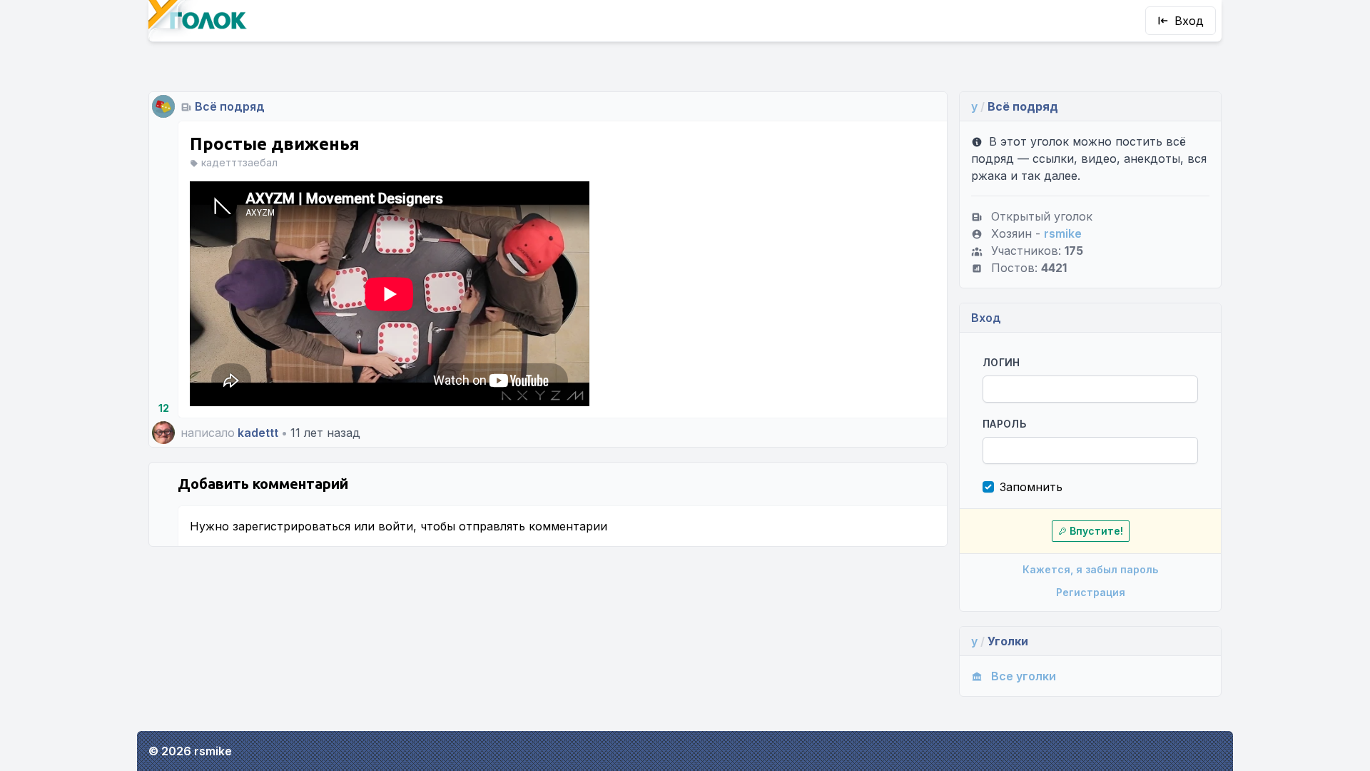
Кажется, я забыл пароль (1090, 569)
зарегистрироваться (291, 526)
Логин (1001, 362)
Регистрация (1090, 592)
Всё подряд (230, 106)
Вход (1189, 21)
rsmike (1063, 233)
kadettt (258, 432)
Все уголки (1023, 676)
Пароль (1004, 424)
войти (395, 526)
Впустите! (1096, 531)
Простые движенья (275, 143)
